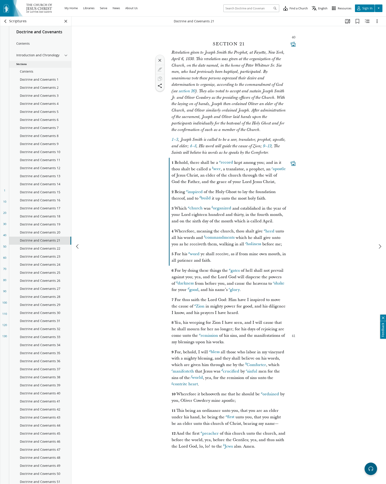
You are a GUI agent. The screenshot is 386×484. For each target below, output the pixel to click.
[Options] (377, 21)
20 (4, 213)
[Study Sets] (347, 21)
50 (4, 246)
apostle (279, 169)
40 (4, 235)
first (230, 417)
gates (235, 270)
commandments (220, 237)
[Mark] (160, 69)
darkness (186, 283)
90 (4, 291)
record (227, 162)
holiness (253, 244)
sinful (252, 371)
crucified (231, 371)
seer (217, 169)
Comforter (256, 365)
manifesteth (183, 371)
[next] (379, 246)
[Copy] (160, 78)
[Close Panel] (65, 21)
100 (4, 303)
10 (4, 202)
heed (269, 231)
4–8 (193, 146)
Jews (228, 446)
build (206, 198)
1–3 (175, 139)
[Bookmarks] (357, 21)
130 (4, 336)
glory (235, 290)
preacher (210, 433)
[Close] (160, 60)
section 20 (187, 91)
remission (209, 335)
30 (4, 224)
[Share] (160, 85)
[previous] (77, 246)
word (194, 254)
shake (279, 283)
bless (215, 352)
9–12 (267, 146)
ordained (270, 394)
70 (4, 269)
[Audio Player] (371, 469)
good (193, 290)
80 (4, 280)
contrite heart (185, 384)
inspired (195, 192)
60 (4, 258)
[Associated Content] (293, 44)
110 (4, 314)
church (196, 208)
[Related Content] (367, 21)
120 (4, 325)
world (197, 378)
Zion (200, 306)
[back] (5, 21)
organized (222, 208)
